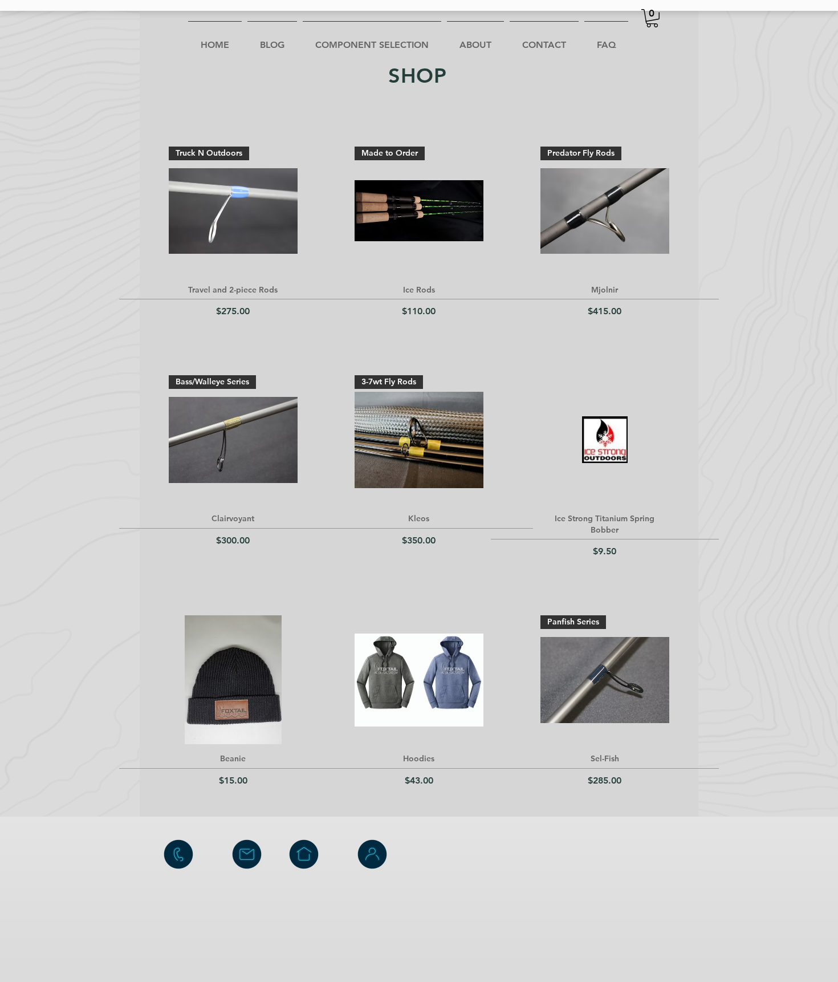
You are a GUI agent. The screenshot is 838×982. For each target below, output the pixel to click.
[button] (652, 18)
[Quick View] (604, 439)
